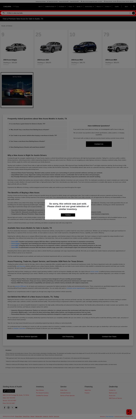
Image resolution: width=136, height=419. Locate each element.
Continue (68, 215)
